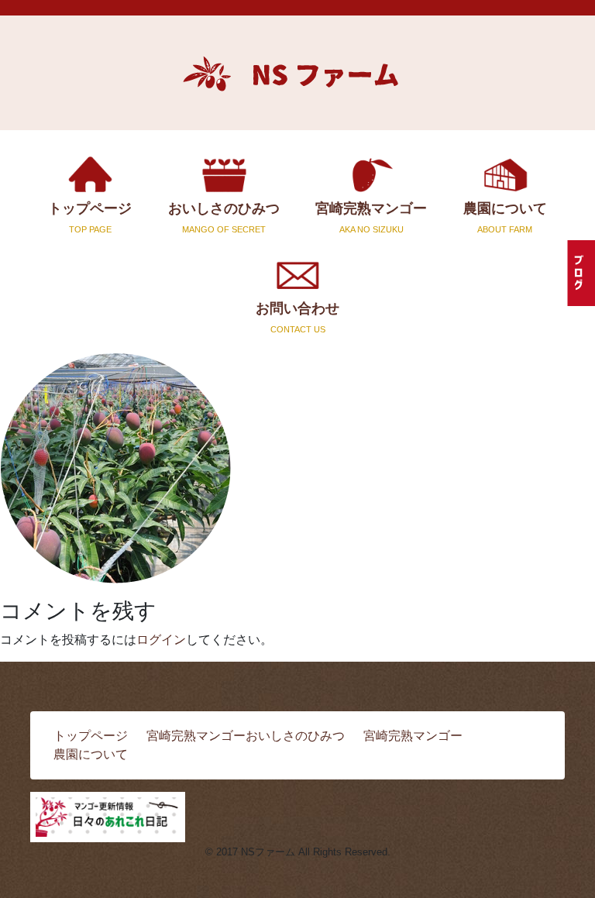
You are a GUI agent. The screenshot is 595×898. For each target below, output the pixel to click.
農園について (505, 217)
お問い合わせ (297, 317)
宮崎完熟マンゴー (371, 217)
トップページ (90, 217)
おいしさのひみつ (224, 217)
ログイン (161, 639)
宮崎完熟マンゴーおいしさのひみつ (245, 735)
